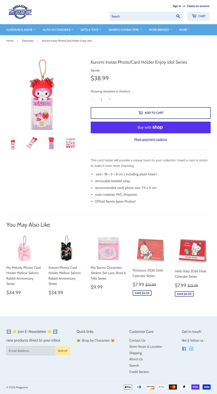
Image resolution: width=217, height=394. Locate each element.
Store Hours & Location (145, 347)
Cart (201, 16)
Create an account (198, 6)
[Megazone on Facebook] (184, 349)
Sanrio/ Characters (123, 30)
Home (10, 40)
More (183, 30)
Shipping (135, 353)
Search (134, 365)
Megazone (22, 387)
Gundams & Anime (19, 30)
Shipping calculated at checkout (110, 91)
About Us (136, 359)
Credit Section (139, 372)
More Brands (159, 30)
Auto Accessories (57, 30)
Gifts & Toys (90, 30)
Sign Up (62, 350)
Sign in (177, 6)
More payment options (150, 139)
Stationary (28, 40)
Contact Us (137, 340)
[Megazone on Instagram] (191, 349)
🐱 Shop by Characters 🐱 (96, 340)
